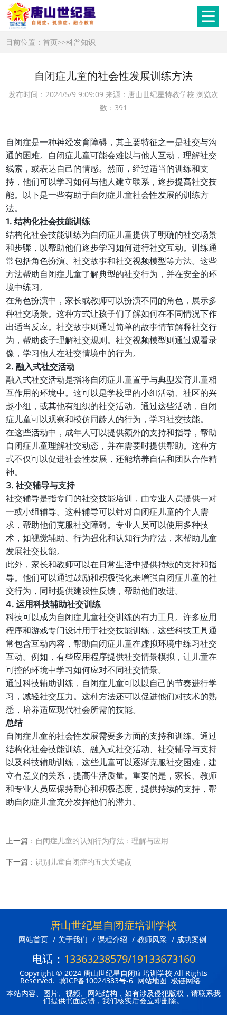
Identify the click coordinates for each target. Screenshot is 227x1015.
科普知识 (81, 42)
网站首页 (33, 939)
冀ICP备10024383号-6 (96, 980)
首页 (50, 42)
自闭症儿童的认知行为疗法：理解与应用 (101, 841)
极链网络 (186, 980)
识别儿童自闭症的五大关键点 (83, 862)
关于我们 (73, 939)
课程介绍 (112, 939)
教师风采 (152, 939)
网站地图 (152, 980)
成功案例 (191, 939)
